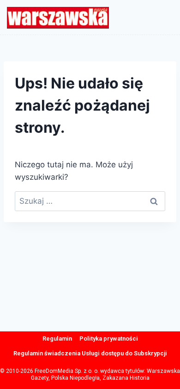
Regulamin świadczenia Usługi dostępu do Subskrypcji (90, 353)
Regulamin (57, 338)
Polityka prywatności (108, 338)
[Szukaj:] (90, 201)
